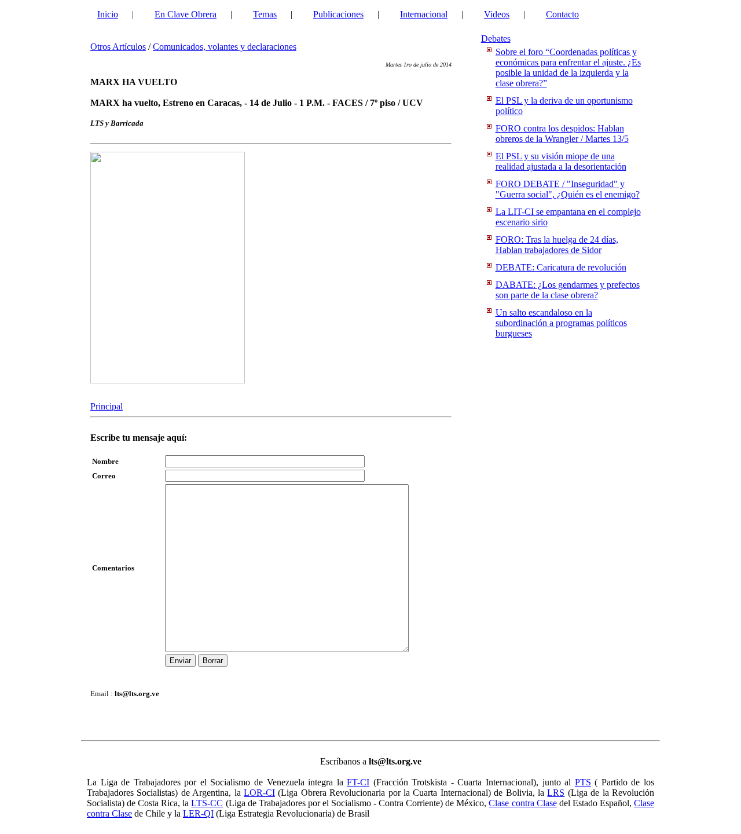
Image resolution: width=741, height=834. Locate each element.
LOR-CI (259, 793)
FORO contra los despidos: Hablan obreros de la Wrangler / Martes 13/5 (562, 133)
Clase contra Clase (522, 803)
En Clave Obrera (186, 14)
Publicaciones (338, 14)
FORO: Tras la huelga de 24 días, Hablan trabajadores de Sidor (557, 245)
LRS (555, 793)
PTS (583, 782)
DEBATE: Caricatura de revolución (561, 267)
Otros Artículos (118, 47)
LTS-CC (207, 803)
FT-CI (358, 782)
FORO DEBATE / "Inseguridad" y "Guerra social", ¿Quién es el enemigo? (568, 189)
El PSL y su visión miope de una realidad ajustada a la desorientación (561, 161)
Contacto (562, 14)
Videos (496, 14)
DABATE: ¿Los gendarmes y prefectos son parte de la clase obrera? (568, 290)
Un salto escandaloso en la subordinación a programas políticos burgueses (561, 323)
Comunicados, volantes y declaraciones (224, 47)
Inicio (107, 14)
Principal (106, 406)
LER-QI (198, 813)
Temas (265, 14)
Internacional (423, 14)
